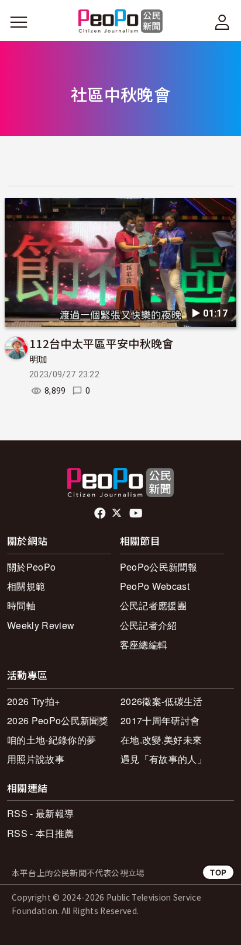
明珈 (38, 360)
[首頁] (120, 21)
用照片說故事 (35, 759)
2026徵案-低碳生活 (161, 701)
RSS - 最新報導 (40, 813)
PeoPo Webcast (155, 586)
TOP (218, 872)
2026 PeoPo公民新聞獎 (58, 720)
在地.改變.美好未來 (161, 739)
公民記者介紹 (148, 625)
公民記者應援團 (153, 605)
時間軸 (21, 605)
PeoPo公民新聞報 (158, 567)
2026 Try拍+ (33, 701)
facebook (101, 513)
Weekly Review (40, 625)
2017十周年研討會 (159, 720)
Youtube (136, 513)
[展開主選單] (18, 22)
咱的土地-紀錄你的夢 (51, 739)
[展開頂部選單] (222, 22)
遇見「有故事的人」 (163, 759)
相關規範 (26, 586)
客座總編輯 (144, 644)
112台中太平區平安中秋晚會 (101, 343)
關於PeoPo (31, 567)
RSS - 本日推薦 (40, 833)
